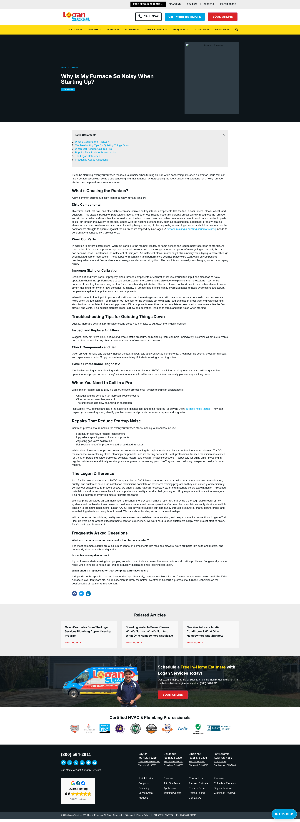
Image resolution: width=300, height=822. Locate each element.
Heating (110, 29)
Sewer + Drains (154, 29)
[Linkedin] (82, 762)
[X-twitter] (75, 762)
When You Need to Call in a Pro (93, 148)
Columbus (170, 753)
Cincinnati (195, 753)
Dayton (143, 753)
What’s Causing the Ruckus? (92, 141)
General (74, 67)
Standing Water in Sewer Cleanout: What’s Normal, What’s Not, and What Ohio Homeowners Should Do (149, 631)
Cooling (92, 29)
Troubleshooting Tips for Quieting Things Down (102, 145)
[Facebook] (63, 762)
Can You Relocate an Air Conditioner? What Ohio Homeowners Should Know (205, 631)
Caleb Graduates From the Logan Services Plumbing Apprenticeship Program (88, 631)
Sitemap (129, 815)
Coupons (200, 29)
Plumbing (130, 29)
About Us (220, 29)
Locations (72, 29)
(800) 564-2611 (209, 683)
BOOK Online (223, 16)
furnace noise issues (198, 408)
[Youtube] (94, 762)
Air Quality (179, 29)
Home (63, 67)
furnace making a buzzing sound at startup (191, 229)
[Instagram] (69, 762)
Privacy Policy (143, 815)
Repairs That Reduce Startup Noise (95, 152)
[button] (236, 29)
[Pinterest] (88, 762)
